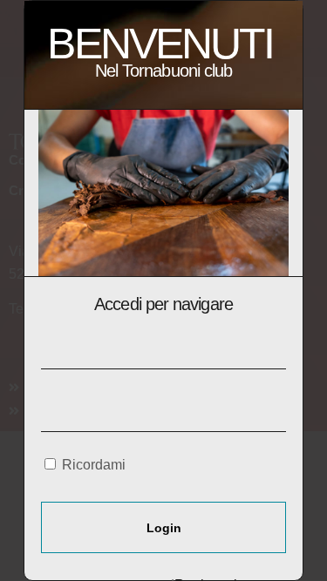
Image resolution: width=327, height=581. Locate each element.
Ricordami (92, 464)
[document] (163, 290)
